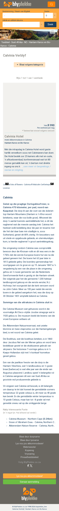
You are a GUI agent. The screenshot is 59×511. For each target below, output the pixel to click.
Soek (50, 24)
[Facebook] (28, 465)
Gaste (46, 11)
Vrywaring (29, 453)
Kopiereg (29, 450)
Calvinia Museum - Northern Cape (30, 418)
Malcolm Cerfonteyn (41, 185)
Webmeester (29, 447)
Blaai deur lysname (29, 440)
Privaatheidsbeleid (29, 457)
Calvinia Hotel (14, 136)
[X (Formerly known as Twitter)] (31, 465)
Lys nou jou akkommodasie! (29, 443)
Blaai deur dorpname (29, 436)
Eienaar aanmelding (29, 482)
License (6, 188)
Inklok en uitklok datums (13, 20)
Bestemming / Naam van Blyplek (16, 11)
